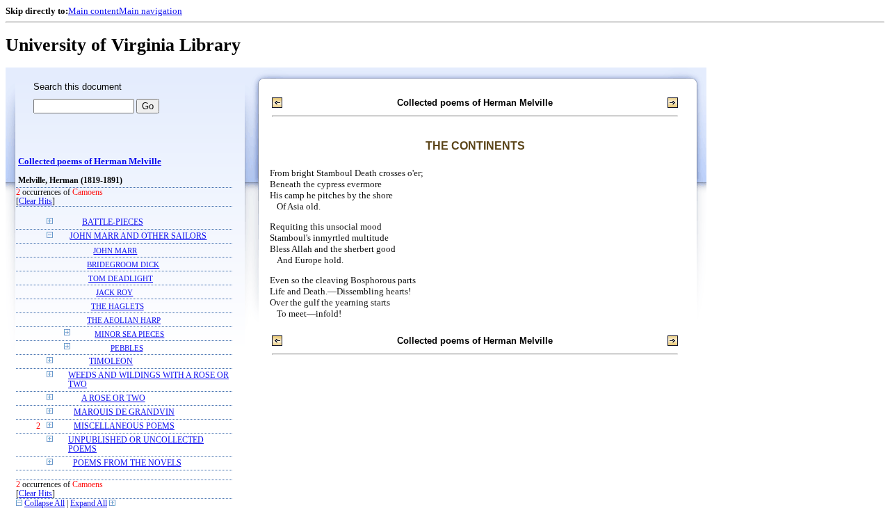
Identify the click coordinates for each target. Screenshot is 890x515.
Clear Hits (35, 201)
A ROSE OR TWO (113, 398)
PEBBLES (127, 348)
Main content (93, 11)
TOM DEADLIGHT (120, 278)
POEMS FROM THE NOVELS (127, 463)
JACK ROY (114, 292)
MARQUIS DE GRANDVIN (124, 412)
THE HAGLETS (117, 306)
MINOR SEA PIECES (129, 334)
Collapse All (44, 503)
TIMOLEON (111, 361)
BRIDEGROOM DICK (123, 264)
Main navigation (150, 11)
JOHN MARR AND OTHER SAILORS (138, 236)
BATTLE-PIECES (112, 222)
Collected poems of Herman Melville (89, 161)
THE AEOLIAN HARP (124, 320)
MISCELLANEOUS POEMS (124, 426)
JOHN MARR (115, 250)
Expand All (88, 503)
